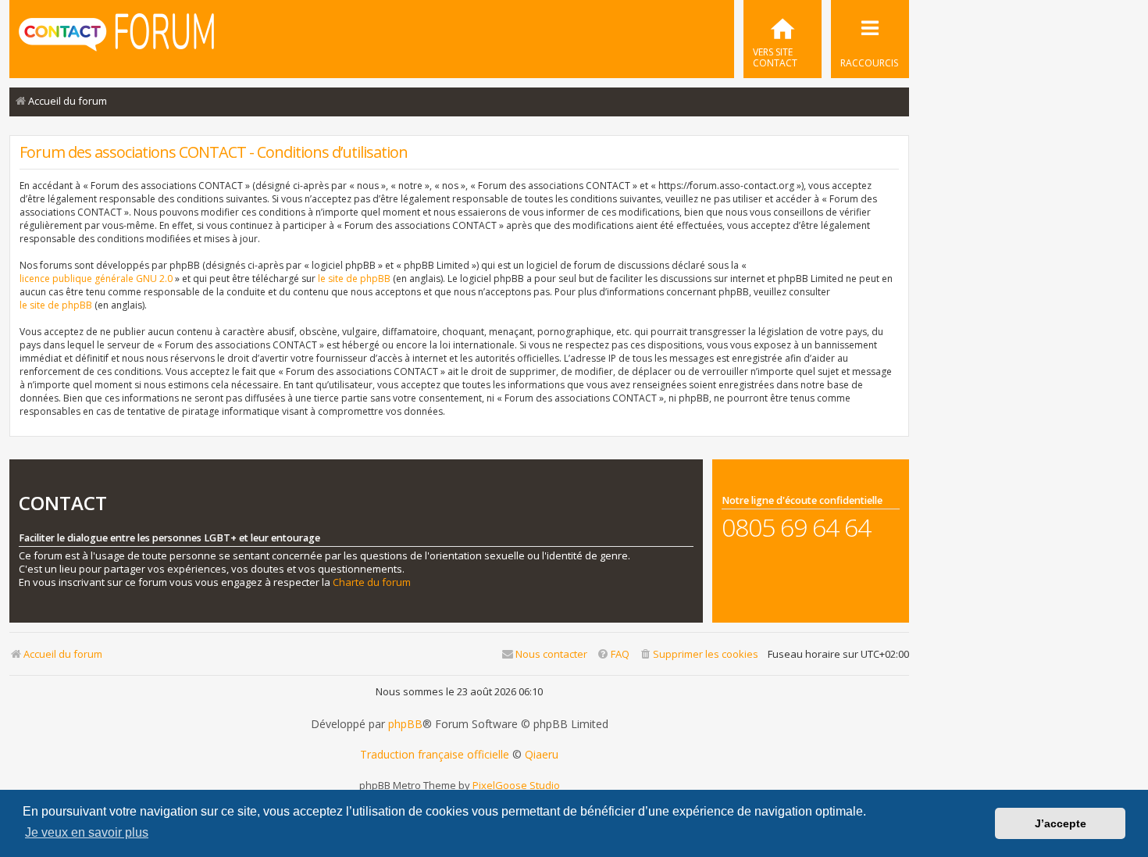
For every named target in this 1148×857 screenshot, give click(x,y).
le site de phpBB (354, 278)
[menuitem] (782, 39)
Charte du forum (372, 582)
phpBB (405, 724)
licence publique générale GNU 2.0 (96, 278)
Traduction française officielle (434, 755)
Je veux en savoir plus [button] (86, 832)
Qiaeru (541, 755)
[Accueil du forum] (116, 37)
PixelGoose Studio (516, 785)
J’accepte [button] (1060, 823)
